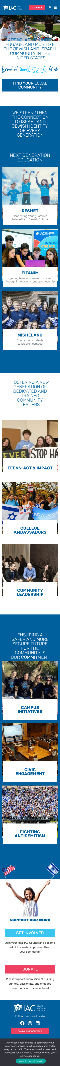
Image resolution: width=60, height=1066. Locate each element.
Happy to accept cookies (31, 1061)
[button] (50, 7)
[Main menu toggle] (55, 7)
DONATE (37, 7)
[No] (56, 1052)
